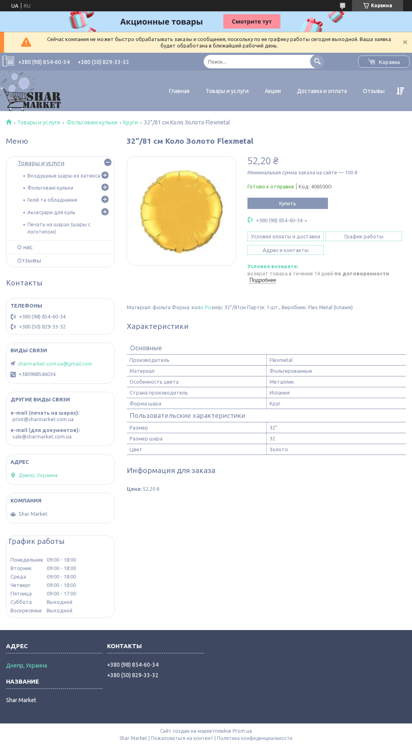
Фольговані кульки (91, 122)
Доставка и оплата (322, 91)
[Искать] (317, 61)
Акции (273, 91)
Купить (287, 203)
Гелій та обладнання (52, 200)
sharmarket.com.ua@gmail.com (55, 363)
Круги (130, 122)
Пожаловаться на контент (182, 738)
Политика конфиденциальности (255, 738)
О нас (25, 247)
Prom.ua (242, 731)
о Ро (205, 307)
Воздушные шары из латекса (63, 175)
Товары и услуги (227, 91)
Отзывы (374, 91)
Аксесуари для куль (51, 212)
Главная (179, 91)
